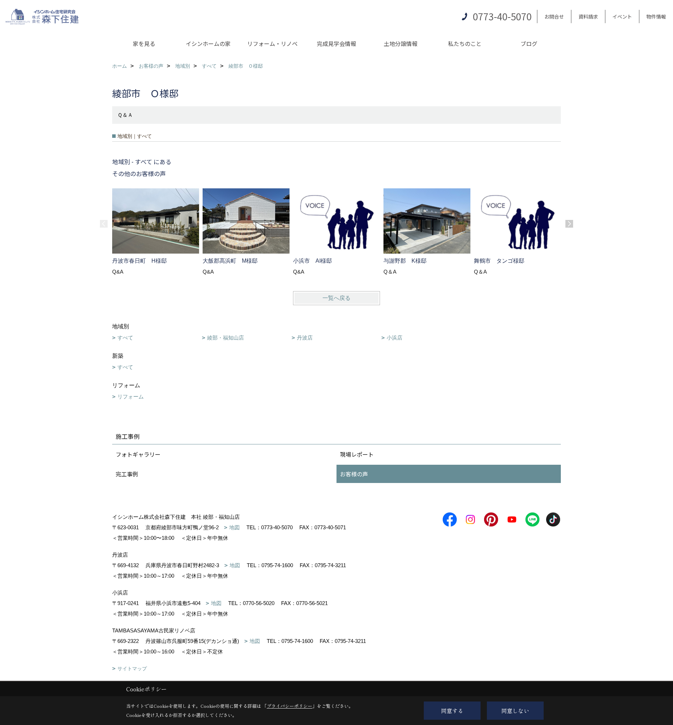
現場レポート (357, 454)
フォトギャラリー (138, 454)
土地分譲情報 (400, 43)
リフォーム (130, 397)
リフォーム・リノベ (272, 43)
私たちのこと (465, 43)
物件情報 (656, 16)
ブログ (529, 43)
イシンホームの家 (208, 43)
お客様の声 (354, 474)
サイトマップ (132, 668)
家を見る (144, 43)
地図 (234, 527)
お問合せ (554, 16)
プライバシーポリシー (289, 706)
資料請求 (588, 16)
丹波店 (305, 338)
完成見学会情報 (336, 43)
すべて (125, 338)
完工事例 (127, 474)
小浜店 (394, 338)
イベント (622, 16)
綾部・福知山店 (225, 338)
